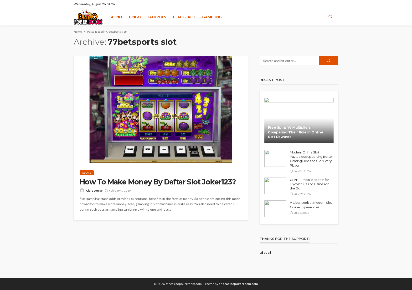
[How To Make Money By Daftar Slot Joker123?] (161, 109)
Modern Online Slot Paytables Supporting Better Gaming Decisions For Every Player (311, 158)
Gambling (212, 17)
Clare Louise (94, 190)
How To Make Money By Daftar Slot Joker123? (158, 182)
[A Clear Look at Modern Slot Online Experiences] (275, 208)
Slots (86, 172)
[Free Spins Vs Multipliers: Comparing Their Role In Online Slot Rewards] (299, 120)
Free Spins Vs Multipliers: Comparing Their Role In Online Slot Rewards (295, 132)
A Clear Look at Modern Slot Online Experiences (311, 205)
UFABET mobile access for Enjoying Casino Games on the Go (309, 184)
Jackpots (157, 17)
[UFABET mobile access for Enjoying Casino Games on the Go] (275, 186)
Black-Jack (184, 17)
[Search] (330, 17)
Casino (115, 17)
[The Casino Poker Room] (88, 17)
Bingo (135, 17)
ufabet (265, 252)
